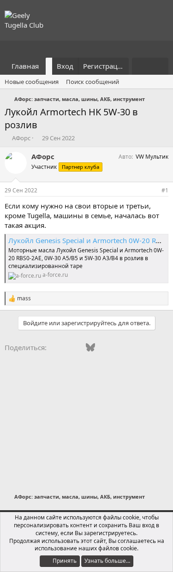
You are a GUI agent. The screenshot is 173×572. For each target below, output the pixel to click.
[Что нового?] (141, 66)
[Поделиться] (152, 190)
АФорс (21, 138)
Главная (25, 66)
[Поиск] (159, 66)
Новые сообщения (32, 81)
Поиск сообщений (92, 81)
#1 (164, 190)
